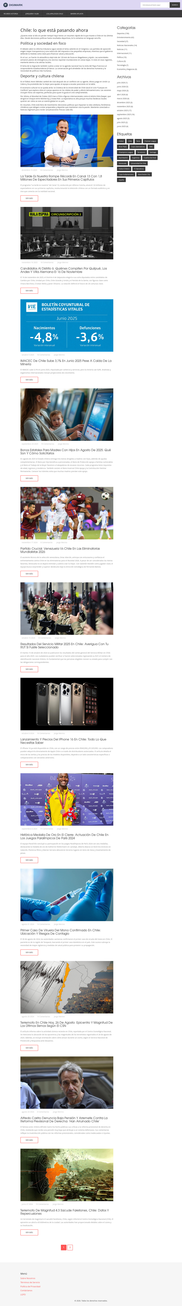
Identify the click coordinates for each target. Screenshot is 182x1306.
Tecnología (122, 65)
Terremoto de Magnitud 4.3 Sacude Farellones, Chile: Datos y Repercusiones (64, 1212)
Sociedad (122, 41)
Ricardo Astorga (11, 14)
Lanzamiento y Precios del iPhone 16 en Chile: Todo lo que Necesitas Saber (63, 741)
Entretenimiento (125, 37)
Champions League (126, 152)
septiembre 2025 (125, 114)
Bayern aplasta (77, 14)
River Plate (123, 147)
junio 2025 (122, 126)
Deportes (123, 33)
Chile (130, 141)
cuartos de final (150, 158)
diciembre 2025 (124, 102)
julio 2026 (122, 82)
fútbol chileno (124, 169)
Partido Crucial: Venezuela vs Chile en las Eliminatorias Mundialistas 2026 (60, 550)
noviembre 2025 (125, 106)
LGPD (23, 1294)
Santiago (153, 152)
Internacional (124, 53)
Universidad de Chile (138, 163)
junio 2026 (122, 86)
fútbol (121, 141)
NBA (151, 147)
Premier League (150, 141)
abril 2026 (122, 94)
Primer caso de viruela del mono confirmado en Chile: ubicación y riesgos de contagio (60, 931)
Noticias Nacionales (127, 45)
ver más (29, 198)
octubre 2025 (124, 110)
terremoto (141, 152)
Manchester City (144, 174)
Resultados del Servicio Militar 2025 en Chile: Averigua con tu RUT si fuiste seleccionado (64, 645)
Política (121, 57)
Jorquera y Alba (32, 14)
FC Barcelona (139, 169)
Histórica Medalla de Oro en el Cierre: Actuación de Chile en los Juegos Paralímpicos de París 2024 (64, 836)
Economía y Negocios (127, 69)
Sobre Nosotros (27, 1278)
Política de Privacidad (30, 1286)
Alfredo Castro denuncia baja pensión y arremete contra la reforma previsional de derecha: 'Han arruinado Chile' (63, 1119)
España (121, 180)
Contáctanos (26, 1290)
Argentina (135, 158)
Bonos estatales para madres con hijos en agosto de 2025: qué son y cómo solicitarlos (65, 451)
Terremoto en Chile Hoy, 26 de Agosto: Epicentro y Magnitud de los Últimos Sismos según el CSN (66, 1024)
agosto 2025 (123, 118)
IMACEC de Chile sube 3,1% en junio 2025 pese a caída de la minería (65, 362)
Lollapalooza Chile (54, 14)
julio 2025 (122, 122)
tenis (138, 141)
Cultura (121, 61)
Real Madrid (123, 158)
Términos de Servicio (30, 1282)
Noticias (122, 49)
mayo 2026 (122, 90)
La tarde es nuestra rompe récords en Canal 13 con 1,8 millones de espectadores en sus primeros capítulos (61, 177)
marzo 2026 (123, 98)
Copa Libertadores (138, 147)
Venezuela (122, 163)
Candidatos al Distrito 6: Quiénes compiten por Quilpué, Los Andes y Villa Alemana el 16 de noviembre (63, 270)
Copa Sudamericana (126, 174)
